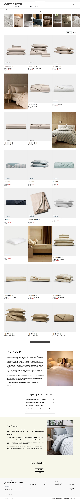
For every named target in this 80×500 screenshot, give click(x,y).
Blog (44, 485)
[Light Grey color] (10, 66)
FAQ (30, 488)
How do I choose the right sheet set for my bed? (35, 402)
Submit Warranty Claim (33, 483)
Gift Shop (37, 6)
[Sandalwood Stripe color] (9, 181)
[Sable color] (57, 181)
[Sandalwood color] (57, 257)
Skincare (32, 6)
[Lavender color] (7, 66)
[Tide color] (53, 181)
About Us (45, 481)
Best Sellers (7, 6)
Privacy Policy (53, 498)
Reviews (45, 483)
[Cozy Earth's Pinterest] (13, 494)
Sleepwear (20, 6)
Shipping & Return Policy (33, 484)
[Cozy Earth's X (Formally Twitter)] (9, 494)
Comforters (39, 472)
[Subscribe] (22, 486)
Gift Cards (70, 487)
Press (44, 484)
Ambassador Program (58, 484)
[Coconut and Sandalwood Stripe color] (53, 257)
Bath (16, 6)
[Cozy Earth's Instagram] (5, 494)
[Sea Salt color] (9, 219)
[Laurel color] (60, 257)
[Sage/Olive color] (35, 219)
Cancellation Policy (72, 498)
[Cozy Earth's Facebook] (7, 494)
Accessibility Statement (65, 498)
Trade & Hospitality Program (59, 483)
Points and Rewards (72, 481)
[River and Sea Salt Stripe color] (55, 257)
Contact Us (31, 487)
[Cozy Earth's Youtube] (11, 494)
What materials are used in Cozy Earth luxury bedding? (36, 399)
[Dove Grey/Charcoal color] (32, 219)
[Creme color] (12, 66)
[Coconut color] (55, 181)
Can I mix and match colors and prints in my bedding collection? (38, 411)
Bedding (12, 6)
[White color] (33, 66)
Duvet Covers (39, 469)
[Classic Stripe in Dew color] (9, 66)
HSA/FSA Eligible (72, 485)
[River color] (7, 219)
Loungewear (26, 6)
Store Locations (71, 484)
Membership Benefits (72, 483)
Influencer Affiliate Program (59, 485)
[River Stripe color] (5, 181)
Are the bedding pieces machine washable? (34, 405)
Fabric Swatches (71, 489)
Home (5, 9)
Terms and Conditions (59, 498)
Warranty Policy (32, 485)
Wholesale (56, 481)
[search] (68, 4)
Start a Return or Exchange (33, 481)
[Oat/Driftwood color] (30, 219)
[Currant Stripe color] (7, 181)
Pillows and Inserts (39, 471)
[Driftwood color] (5, 66)
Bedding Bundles (39, 468)
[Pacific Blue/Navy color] (37, 219)
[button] (74, 4)
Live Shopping (71, 488)
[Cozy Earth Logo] (13, 4)
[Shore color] (34, 104)
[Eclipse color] (5, 219)
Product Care (31, 489)
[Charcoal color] (36, 66)
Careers (45, 487)
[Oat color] (34, 66)
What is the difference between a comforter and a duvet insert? (38, 408)
